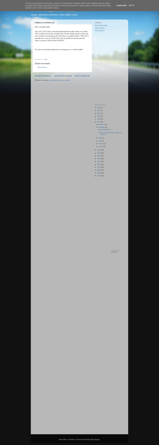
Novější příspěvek (43, 76)
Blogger (97, 439)
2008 (99, 173)
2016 (99, 150)
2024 (99, 110)
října (100, 138)
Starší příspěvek (82, 76)
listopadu (102, 127)
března (101, 143)
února (101, 146)
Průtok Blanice (99, 30)
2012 (99, 161)
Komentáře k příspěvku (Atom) (59, 80)
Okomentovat (42, 67)
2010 (99, 167)
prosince (102, 124)
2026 (99, 107)
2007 (99, 176)
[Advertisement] (103, 67)
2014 (99, 156)
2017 (99, 122)
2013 (99, 158)
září (100, 141)
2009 (99, 170)
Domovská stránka (63, 76)
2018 (99, 119)
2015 (99, 153)
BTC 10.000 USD (104, 130)
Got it (131, 6)
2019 (99, 116)
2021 (99, 113)
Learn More (121, 6)
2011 (99, 164)
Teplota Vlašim (100, 28)
